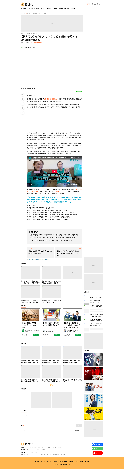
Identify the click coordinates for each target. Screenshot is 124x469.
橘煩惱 (55, 9)
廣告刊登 (36, 450)
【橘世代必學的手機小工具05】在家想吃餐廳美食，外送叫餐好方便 (51, 219)
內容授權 (43, 450)
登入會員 (35, 454)
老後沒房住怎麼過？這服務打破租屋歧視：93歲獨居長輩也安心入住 (96, 315)
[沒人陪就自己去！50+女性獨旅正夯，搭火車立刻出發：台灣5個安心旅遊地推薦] (86, 297)
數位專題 (66, 9)
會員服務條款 (56, 454)
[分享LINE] (22, 99)
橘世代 (22, 33)
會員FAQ (36, 452)
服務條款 (55, 461)
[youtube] (97, 4)
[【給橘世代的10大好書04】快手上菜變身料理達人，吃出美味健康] (30, 291)
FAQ (41, 461)
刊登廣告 (37, 461)
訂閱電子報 (42, 454)
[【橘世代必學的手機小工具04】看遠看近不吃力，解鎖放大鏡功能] (51, 352)
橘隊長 (28, 33)
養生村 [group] (23, 13)
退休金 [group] (28, 13)
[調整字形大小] (22, 112)
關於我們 (81, 461)
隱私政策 (63, 454)
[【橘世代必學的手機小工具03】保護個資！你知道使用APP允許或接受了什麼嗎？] (72, 352)
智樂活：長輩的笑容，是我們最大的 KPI (43, 208)
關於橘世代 (30, 450)
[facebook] (92, 4)
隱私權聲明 (64, 461)
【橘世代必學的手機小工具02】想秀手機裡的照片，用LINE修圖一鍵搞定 (30, 381)
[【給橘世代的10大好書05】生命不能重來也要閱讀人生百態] (51, 272)
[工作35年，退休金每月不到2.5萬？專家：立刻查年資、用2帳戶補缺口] (86, 325)
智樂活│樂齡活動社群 (50, 99)
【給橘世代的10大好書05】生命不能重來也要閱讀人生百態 (51, 282)
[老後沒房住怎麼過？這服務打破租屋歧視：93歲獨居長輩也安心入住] (86, 316)
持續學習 (30, 9)
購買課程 (88, 4)
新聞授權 (49, 461)
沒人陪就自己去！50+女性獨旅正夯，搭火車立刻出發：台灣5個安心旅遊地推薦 (96, 296)
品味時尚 (49, 9)
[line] (95, 4)
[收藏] (22, 108)
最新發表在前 (78, 431)
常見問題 (49, 454)
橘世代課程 (30, 452)
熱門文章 (86, 292)
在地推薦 (36, 9)
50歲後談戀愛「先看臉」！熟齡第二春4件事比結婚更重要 (96, 301)
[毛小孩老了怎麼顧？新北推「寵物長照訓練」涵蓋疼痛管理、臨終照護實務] (86, 306)
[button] (102, 4)
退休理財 (23, 9)
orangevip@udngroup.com (33, 447)
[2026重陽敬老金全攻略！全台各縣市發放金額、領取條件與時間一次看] (86, 320)
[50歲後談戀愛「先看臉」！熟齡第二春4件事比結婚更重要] (86, 302)
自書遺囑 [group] (35, 13)
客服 (44, 461)
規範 (22, 425)
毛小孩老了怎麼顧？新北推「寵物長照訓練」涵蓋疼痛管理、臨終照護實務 (96, 305)
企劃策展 (73, 9)
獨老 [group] (45, 13)
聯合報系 (71, 461)
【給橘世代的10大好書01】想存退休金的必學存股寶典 (51, 301)
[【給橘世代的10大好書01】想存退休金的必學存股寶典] (51, 291)
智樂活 (35, 33)
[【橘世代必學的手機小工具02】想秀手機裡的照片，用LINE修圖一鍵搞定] (30, 371)
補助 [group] (40, 13)
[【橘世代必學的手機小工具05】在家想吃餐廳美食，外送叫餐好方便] (30, 352)
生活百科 (43, 9)
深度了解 (36, 335)
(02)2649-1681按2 (46, 447)
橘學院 (61, 9)
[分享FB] (22, 94)
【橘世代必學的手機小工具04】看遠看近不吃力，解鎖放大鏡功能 (51, 217)
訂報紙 (76, 461)
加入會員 (29, 454)
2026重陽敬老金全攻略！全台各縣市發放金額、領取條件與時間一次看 (96, 320)
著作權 (59, 461)
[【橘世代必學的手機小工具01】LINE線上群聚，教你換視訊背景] (30, 272)
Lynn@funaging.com (60, 191)
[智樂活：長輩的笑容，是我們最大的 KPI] (72, 371)
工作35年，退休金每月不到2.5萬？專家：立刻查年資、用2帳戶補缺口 (96, 324)
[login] (100, 4)
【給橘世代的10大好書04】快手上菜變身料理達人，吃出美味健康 (30, 301)
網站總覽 (87, 461)
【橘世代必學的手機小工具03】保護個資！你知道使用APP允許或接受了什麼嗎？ (55, 215)
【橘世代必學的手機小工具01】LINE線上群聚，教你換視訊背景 (50, 210)
